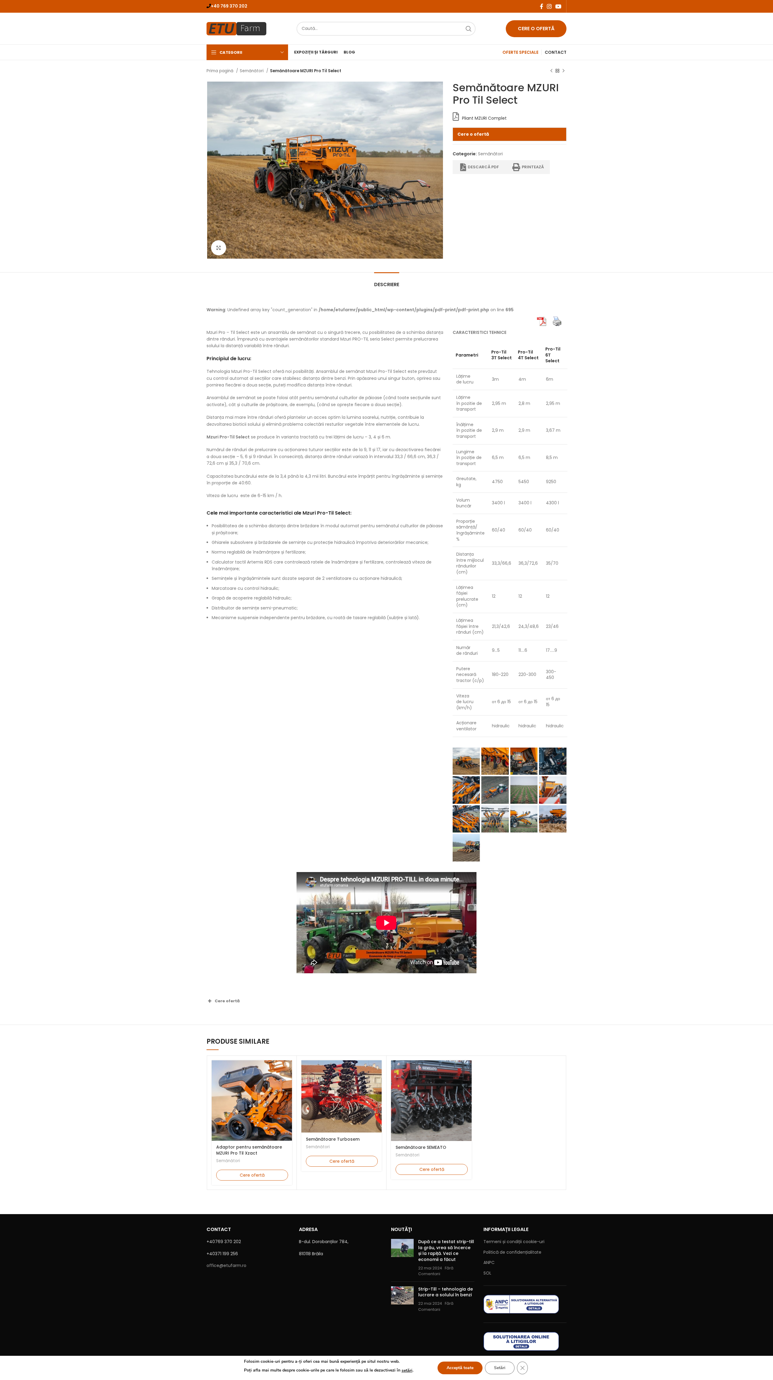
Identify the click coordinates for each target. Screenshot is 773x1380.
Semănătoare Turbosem (333, 1139)
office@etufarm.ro (226, 1265)
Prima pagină (221, 71)
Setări (499, 1368)
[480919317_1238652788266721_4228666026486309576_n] (552, 790)
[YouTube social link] (558, 6)
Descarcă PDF (483, 167)
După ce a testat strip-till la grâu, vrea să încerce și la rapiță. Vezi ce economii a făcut (446, 1250)
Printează (533, 167)
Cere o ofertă (536, 28)
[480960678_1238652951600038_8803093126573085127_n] (495, 819)
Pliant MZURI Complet (484, 118)
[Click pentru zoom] (218, 247)
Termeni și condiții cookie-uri (513, 1242)
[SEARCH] (469, 29)
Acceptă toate (460, 1368)
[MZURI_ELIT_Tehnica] (552, 819)
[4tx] (466, 847)
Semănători (252, 71)
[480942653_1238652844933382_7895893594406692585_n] (466, 819)
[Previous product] (551, 71)
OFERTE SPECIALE (520, 52)
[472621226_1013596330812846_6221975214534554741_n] (524, 761)
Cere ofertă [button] (227, 1001)
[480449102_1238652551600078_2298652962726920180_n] (524, 790)
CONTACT (555, 52)
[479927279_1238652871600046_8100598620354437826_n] (552, 761)
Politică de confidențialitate (512, 1252)
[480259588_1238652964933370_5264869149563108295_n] (466, 790)
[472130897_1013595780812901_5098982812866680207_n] (495, 761)
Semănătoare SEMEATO (421, 1147)
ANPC (489, 1262)
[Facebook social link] (541, 6)
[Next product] (563, 71)
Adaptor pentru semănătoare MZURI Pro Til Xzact (249, 1150)
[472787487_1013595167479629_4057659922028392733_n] (466, 761)
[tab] (386, 281)
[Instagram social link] (549, 6)
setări (407, 1370)
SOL (487, 1273)
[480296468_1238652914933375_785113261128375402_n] (495, 790)
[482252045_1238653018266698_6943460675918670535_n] (524, 819)
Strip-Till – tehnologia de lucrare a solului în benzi (445, 1292)
